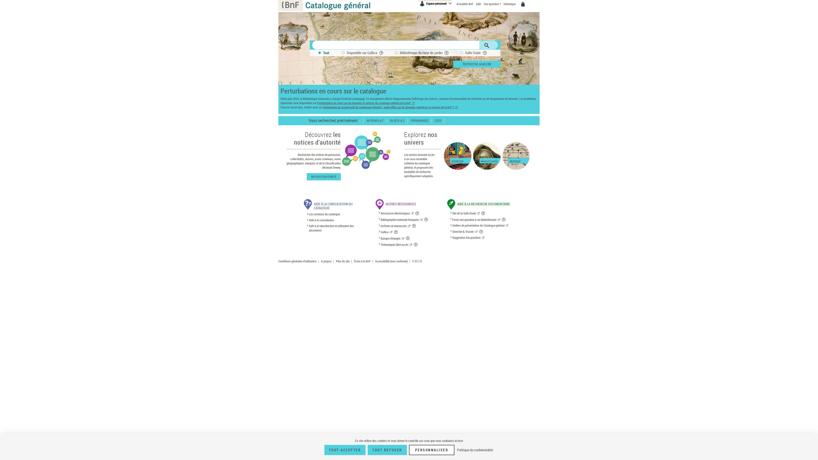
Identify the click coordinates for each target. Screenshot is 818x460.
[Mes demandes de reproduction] (523, 4)
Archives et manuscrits (394, 226)
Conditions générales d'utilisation (297, 261)
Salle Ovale (473, 52)
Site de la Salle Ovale (464, 213)
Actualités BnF (465, 4)
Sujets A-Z (397, 121)
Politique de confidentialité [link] (475, 450)
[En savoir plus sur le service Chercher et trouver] (481, 232)
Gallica (385, 232)
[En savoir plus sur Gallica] (396, 232)
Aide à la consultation (321, 220)
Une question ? (492, 4)
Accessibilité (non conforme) (391, 261)
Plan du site (343, 261)
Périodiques (419, 121)
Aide (479, 4)
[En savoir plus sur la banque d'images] (408, 238)
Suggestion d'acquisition (466, 238)
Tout (326, 52)
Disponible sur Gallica (362, 52)
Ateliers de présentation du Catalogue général (478, 225)
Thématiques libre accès (394, 245)
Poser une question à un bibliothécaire (474, 220)
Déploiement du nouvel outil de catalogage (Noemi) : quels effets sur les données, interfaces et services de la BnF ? (388, 107)
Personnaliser (431, 450)
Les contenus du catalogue (324, 214)
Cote (438, 121)
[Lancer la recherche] (486, 45)
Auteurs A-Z (375, 121)
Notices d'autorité (323, 177)
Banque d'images (390, 238)
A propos (326, 261)
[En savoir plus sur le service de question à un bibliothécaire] (504, 219)
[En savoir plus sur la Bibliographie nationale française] (426, 219)
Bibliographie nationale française (400, 220)
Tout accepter (345, 450)
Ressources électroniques (395, 213)
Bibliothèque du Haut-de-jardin (421, 52)
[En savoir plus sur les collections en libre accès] (416, 245)
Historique (510, 4)
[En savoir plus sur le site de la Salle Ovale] (483, 213)
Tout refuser (387, 450)
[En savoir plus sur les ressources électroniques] (417, 213)
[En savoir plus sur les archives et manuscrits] (414, 226)
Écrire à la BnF (362, 261)
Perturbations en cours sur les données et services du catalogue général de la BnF (364, 103)
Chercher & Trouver (463, 232)
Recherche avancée (477, 63)
